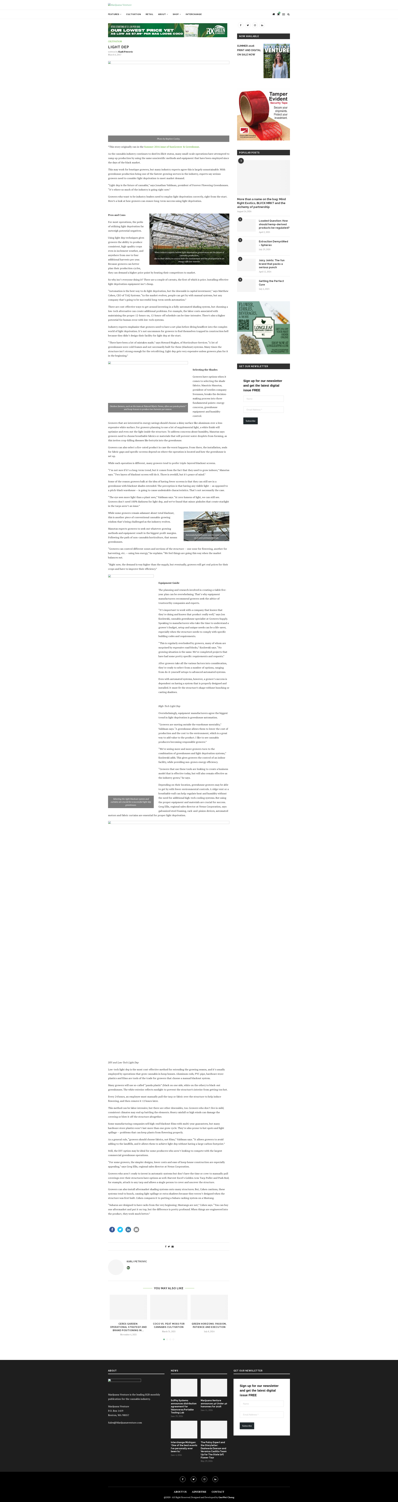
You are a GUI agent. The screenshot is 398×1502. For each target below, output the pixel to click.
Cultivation (133, 14)
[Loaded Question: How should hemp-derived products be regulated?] (246, 225)
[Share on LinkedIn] (128, 1231)
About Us (180, 1491)
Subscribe (250, 421)
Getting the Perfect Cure (271, 283)
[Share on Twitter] (120, 1231)
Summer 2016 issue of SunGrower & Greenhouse (171, 146)
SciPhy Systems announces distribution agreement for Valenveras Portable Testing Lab (184, 1406)
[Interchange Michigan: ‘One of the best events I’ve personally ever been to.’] (184, 1429)
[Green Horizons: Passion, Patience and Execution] (209, 1307)
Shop (176, 14)
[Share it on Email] (136, 1231)
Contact (218, 1491)
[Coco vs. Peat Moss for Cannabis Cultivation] (168, 1307)
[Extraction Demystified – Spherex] (246, 246)
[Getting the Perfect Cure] (246, 285)
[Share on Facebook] (112, 1231)
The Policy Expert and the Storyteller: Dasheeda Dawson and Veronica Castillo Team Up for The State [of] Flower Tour (214, 1450)
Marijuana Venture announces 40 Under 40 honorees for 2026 (214, 1403)
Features (113, 14)
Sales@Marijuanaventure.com (125, 1422)
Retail (149, 14)
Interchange (194, 14)
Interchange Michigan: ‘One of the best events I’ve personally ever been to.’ (184, 1447)
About (162, 14)
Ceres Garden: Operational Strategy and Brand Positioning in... (128, 1327)
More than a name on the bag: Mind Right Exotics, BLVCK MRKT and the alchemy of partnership (261, 203)
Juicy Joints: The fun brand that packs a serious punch (272, 264)
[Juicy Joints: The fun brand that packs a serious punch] (246, 265)
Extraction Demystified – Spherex (273, 243)
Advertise (199, 1491)
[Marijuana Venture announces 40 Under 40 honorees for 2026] (214, 1388)
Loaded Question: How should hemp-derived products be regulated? (274, 224)
